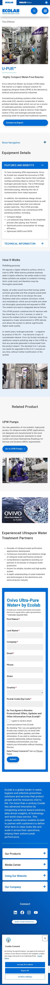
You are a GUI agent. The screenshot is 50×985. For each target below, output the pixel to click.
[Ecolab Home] (10, 11)
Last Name (12, 630)
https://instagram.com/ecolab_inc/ (29, 912)
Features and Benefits (19, 165)
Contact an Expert (14, 123)
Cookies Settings (25, 977)
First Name (12, 619)
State (10, 676)
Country (11, 687)
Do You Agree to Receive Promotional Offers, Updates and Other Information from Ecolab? (24, 713)
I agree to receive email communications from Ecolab (20, 723)
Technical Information (19, 243)
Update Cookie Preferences (24, 922)
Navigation (11, 142)
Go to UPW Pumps (14, 449)
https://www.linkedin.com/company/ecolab (15, 912)
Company (12, 642)
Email (10, 653)
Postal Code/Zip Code (18, 699)
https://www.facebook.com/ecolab (22, 912)
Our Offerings (9, 21)
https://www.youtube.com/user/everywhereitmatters (35, 912)
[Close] (45, 938)
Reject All (25, 971)
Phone (10, 664)
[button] (34, 10)
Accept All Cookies (25, 964)
